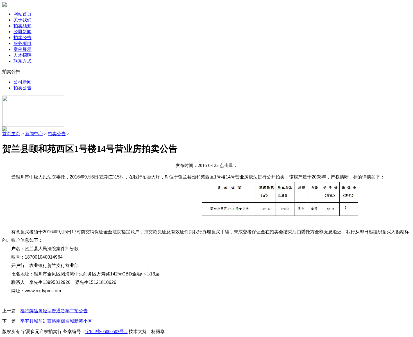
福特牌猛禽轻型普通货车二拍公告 (54, 310)
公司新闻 (22, 31)
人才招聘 (22, 55)
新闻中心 (34, 133)
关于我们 (22, 19)
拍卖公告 (22, 37)
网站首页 (22, 14)
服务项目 (22, 43)
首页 (6, 133)
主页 (15, 133)
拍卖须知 (22, 25)
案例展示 (22, 49)
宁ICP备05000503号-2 (106, 331)
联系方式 (22, 61)
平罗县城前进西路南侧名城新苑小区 (56, 321)
